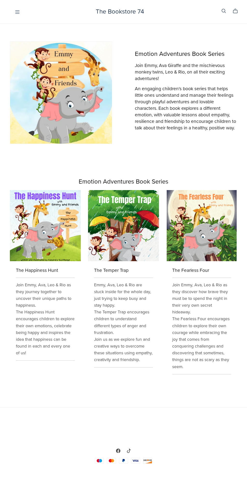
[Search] (224, 11)
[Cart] (237, 11)
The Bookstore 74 (120, 11)
